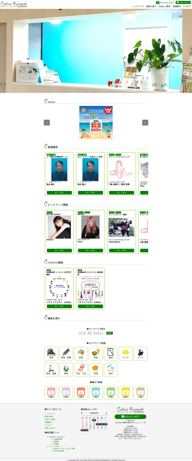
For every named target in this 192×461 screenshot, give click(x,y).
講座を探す (151, 6)
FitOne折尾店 (58, 451)
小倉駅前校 (57, 439)
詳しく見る (59, 192)
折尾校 (56, 441)
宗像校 (56, 444)
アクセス (187, 6)
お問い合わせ (184, 2)
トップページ (138, 6)
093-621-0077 (167, 2)
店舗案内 (177, 6)
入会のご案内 (164, 6)
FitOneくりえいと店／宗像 (64, 448)
